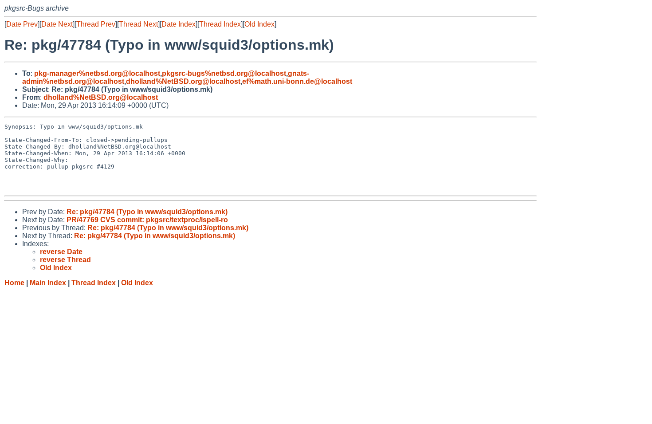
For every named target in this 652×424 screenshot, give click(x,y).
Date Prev (22, 24)
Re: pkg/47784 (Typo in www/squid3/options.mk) (147, 212)
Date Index (178, 24)
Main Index (48, 283)
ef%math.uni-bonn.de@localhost (297, 81)
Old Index (259, 24)
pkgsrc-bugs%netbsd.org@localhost (224, 73)
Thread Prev (95, 24)
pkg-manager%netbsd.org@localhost (97, 73)
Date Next (57, 24)
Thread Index (220, 24)
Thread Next (138, 24)
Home (14, 283)
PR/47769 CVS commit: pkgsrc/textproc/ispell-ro (147, 220)
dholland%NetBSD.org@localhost (183, 81)
